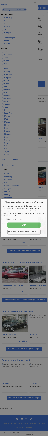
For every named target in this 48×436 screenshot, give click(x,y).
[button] (24, 219)
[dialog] (24, 218)
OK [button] (24, 225)
